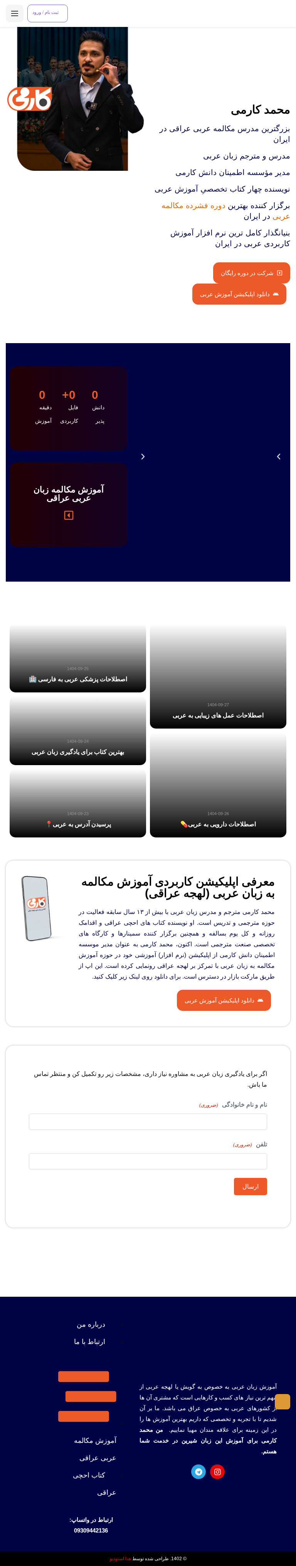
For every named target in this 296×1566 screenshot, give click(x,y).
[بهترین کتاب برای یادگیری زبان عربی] (78, 730)
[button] (143, 456)
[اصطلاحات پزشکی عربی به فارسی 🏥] (78, 658)
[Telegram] (198, 1471)
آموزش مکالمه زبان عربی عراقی (69, 494)
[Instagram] (217, 1471)
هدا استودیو (120, 1558)
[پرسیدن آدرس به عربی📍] (78, 803)
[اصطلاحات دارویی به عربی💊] (218, 784)
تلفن (250, 1144)
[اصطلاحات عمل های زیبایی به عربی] (218, 676)
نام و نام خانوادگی (233, 1104)
